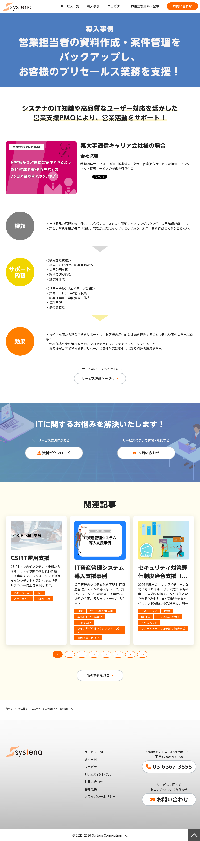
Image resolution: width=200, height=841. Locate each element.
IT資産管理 (84, 623)
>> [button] (142, 654)
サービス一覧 (70, 6)
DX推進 (145, 617)
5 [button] (106, 654)
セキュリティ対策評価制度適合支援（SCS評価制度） (162, 572)
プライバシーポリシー (100, 796)
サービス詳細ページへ (98, 378)
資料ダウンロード (56, 453)
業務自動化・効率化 (89, 617)
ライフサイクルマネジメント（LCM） (98, 630)
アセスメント (21, 599)
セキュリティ (21, 593)
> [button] (130, 654)
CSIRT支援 (43, 599)
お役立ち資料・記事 (145, 6)
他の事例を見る (98, 675)
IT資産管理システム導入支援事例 (99, 572)
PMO (39, 593)
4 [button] (94, 654)
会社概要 (90, 789)
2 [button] (69, 654)
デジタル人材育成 (168, 617)
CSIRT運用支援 (30, 558)
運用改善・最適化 (88, 638)
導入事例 (93, 6)
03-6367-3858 (172, 766)
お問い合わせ (182, 6)
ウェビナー (115, 6)
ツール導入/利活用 (101, 611)
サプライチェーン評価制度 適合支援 (163, 629)
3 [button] (81, 654)
